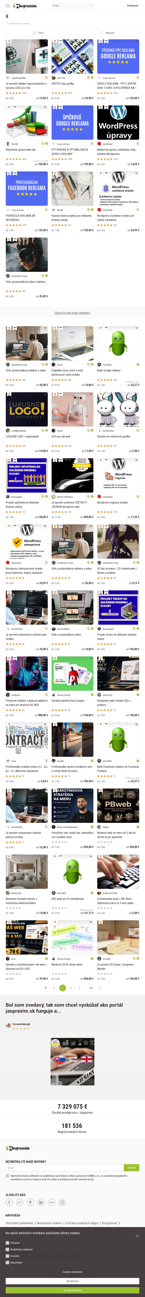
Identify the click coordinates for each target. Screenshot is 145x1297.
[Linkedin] (41, 1202)
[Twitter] (19, 1202)
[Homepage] (25, 5)
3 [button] (79, 988)
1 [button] (62, 988)
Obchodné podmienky (19, 1223)
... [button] (85, 988)
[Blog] (51, 1202)
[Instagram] (62, 1202)
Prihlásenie (132, 5)
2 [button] (71, 988)
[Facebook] (9, 1202)
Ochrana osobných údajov (82, 1223)
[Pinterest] (30, 1202)
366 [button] (91, 988)
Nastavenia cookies (49, 1223)
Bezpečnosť (109, 1223)
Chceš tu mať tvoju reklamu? (72, 313)
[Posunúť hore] (45, 987)
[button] (54, 987)
